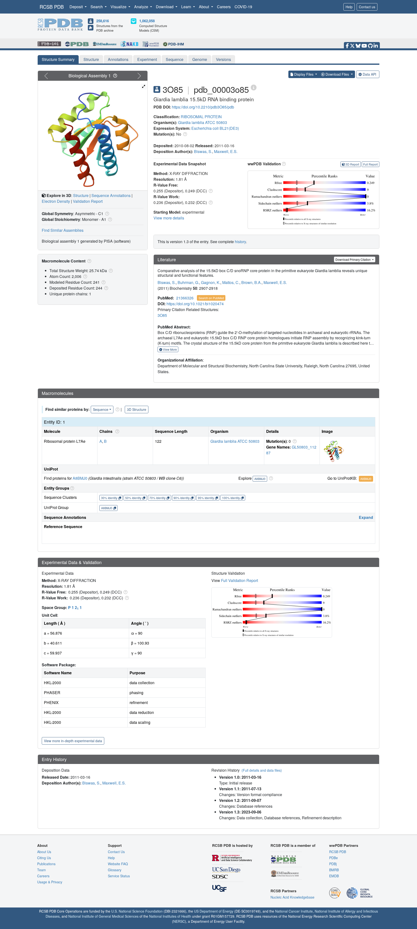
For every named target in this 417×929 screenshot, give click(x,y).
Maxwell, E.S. (225, 151)
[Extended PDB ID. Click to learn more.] (254, 87)
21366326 (185, 298)
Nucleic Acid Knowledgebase (292, 897)
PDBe (333, 857)
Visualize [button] (119, 6)
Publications (46, 863)
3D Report (352, 164)
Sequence (174, 59)
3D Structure (136, 409)
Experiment (147, 59)
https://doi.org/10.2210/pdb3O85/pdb (203, 107)
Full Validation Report (239, 580)
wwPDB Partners (343, 845)
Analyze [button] (141, 6)
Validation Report (88, 201)
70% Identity (157, 498)
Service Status (119, 875)
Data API (369, 74)
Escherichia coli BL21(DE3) (215, 128)
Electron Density (56, 201)
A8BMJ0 (80, 478)
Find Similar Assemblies (62, 230)
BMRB (334, 869)
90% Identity (182, 498)
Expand (366, 517)
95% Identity (206, 498)
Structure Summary (58, 59)
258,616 (102, 20)
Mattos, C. (230, 282)
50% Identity (133, 498)
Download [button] (165, 6)
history (240, 241)
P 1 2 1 (75, 607)
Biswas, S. (203, 151)
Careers (224, 6)
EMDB (334, 875)
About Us (44, 851)
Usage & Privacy (49, 881)
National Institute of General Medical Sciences (103, 916)
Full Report (370, 164)
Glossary (114, 869)
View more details (168, 218)
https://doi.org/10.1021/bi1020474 (195, 303)
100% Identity (231, 498)
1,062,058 (147, 20)
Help (349, 6)
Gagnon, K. (210, 282)
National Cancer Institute (294, 911)
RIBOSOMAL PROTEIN (201, 116)
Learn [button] (186, 6)
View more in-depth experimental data (73, 740)
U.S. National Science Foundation (137, 911)
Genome (199, 59)
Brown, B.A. (251, 282)
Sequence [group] (100, 409)
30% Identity (109, 498)
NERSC (179, 921)
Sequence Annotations (111, 195)
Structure (91, 59)
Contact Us (116, 851)
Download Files (337, 74)
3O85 (162, 315)
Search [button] (97, 6)
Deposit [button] (77, 6)
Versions (223, 59)
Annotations (118, 59)
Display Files (303, 74)
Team (41, 869)
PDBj (333, 863)
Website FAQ (118, 863)
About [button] (204, 6)
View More (169, 349)
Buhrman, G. (188, 282)
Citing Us (44, 857)
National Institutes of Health (170, 916)
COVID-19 (243, 6)
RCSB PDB (52, 6)
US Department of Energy (213, 911)
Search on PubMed (211, 298)
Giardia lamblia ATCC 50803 (202, 122)
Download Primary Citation (353, 259)
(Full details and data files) (262, 770)
